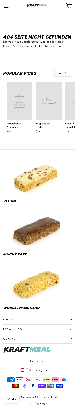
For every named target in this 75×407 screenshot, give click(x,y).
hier (20, 46)
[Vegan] (37, 176)
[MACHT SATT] (37, 230)
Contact (10, 338)
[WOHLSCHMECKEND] (37, 283)
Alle (63, 73)
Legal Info (12, 329)
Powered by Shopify (37, 403)
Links (7, 319)
